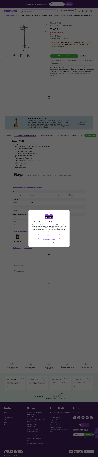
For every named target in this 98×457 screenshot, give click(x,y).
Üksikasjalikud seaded (49, 239)
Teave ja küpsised (49, 243)
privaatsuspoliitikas (55, 229)
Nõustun (49, 235)
